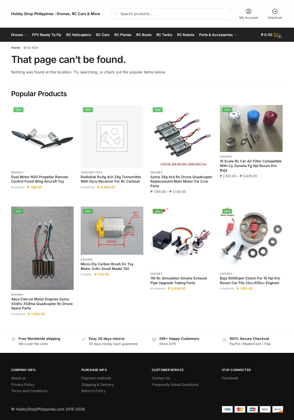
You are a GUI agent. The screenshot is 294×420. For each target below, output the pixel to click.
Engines (17, 172)
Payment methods (96, 378)
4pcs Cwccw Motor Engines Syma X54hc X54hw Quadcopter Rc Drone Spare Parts (42, 303)
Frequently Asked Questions (175, 384)
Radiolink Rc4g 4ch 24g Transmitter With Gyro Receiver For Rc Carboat (111, 179)
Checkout (275, 18)
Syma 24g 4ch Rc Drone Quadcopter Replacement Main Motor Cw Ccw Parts (181, 181)
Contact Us (161, 378)
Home (15, 47)
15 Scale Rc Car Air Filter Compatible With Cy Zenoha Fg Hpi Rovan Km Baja (251, 165)
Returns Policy (93, 391)
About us (18, 378)
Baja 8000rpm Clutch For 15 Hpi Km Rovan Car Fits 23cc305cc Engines (250, 280)
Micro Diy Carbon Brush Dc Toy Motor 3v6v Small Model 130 (107, 266)
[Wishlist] (66, 111)
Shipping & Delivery (97, 384)
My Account (248, 18)
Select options (181, 201)
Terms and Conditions (29, 391)
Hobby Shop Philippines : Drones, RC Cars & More (55, 13)
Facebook (230, 378)
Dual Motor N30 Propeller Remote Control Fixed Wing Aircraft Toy (39, 179)
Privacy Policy (23, 384)
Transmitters (91, 172)
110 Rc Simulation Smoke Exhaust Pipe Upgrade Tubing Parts (178, 280)
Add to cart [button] (42, 201)
